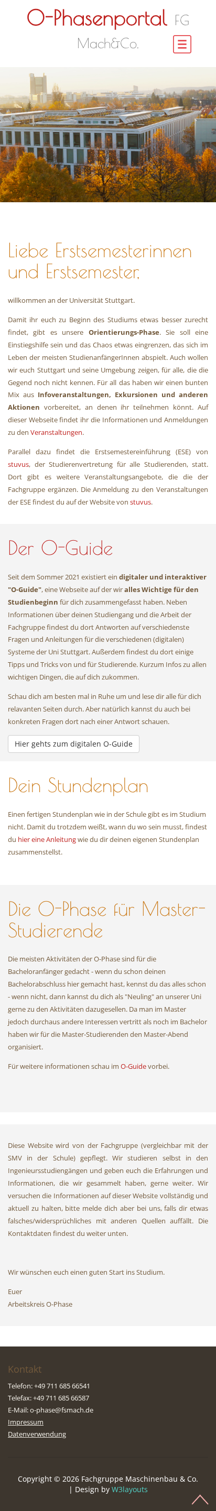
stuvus (18, 464)
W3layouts (130, 1489)
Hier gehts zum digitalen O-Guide (74, 744)
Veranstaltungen (56, 432)
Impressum (26, 1422)
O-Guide (133, 1066)
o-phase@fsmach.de (61, 1410)
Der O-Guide (60, 547)
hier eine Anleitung (47, 839)
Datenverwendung (37, 1434)
